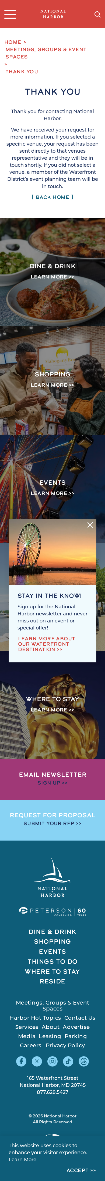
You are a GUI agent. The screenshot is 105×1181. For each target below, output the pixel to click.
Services (26, 1027)
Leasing (50, 1036)
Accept (77, 1171)
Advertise (76, 1027)
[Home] (53, 14)
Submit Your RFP (49, 824)
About (51, 1027)
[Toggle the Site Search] (97, 14)
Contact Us (80, 1018)
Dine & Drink (52, 932)
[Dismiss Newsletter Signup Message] (90, 525)
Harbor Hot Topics (35, 1018)
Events (52, 952)
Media (27, 1036)
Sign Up (49, 783)
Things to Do (52, 962)
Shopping (52, 942)
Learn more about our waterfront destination (46, 644)
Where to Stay (52, 972)
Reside (52, 982)
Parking (76, 1036)
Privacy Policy (65, 1046)
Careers (30, 1046)
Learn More (22, 1160)
